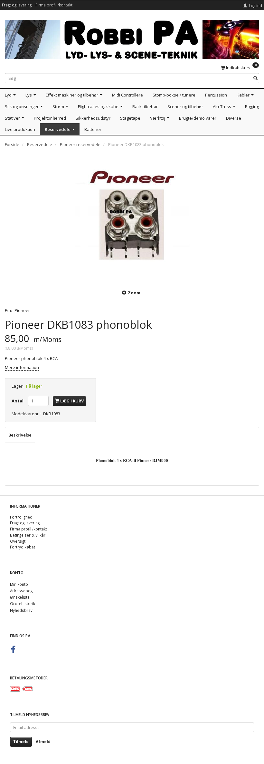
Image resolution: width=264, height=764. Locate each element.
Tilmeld (21, 741)
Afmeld (43, 741)
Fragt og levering (17, 4)
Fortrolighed (21, 517)
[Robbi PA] (132, 38)
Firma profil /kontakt (53, 4)
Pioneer (22, 310)
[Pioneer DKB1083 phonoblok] (132, 217)
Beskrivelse (20, 435)
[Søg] (255, 78)
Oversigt (17, 541)
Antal (18, 401)
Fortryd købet (22, 546)
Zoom (134, 293)
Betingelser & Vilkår (27, 535)
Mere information (22, 367)
